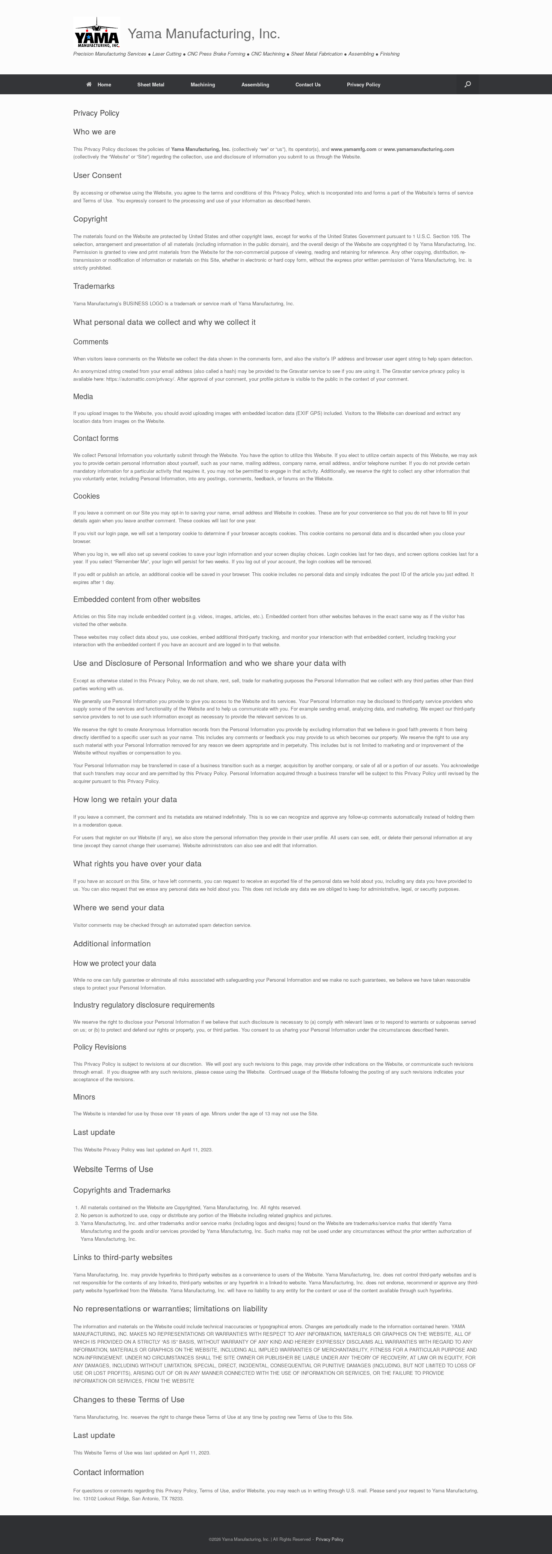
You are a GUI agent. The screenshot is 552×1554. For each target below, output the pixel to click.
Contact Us (308, 84)
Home (104, 84)
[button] (468, 84)
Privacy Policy (363, 84)
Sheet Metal (150, 84)
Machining (203, 84)
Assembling (255, 84)
